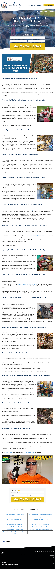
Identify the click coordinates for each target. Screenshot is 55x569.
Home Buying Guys (30, 452)
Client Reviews (49, 5)
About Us (39, 5)
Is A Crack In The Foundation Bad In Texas (14, 526)
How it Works (31, 5)
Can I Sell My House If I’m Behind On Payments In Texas (40, 514)
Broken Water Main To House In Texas (40, 526)
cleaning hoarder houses (34, 210)
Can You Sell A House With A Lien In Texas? (40, 524)
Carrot (17, 564)
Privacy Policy (51, 557)
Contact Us (52, 558)
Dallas (31, 451)
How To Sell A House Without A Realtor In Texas (14, 517)
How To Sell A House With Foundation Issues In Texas (40, 529)
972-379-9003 (9, 452)
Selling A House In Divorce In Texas (40, 519)
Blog (53, 563)
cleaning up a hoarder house (17, 135)
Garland (36, 451)
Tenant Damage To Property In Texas (14, 519)
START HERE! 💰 (27, 35)
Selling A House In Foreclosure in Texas (40, 521)
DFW (14, 451)
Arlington (27, 451)
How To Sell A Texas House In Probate (15, 521)
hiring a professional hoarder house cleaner (35, 235)
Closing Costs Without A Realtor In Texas (14, 529)
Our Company (51, 555)
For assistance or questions (44, 451)
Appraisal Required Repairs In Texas (14, 524)
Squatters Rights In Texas (40, 517)
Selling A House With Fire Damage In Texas (14, 514)
